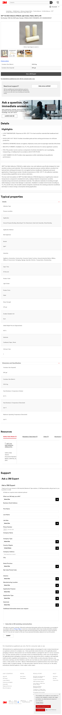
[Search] (51, 2)
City (4, 557)
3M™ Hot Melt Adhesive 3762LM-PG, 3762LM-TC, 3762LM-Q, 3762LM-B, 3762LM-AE (9, 445)
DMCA (30, 700)
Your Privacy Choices (13, 702)
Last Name (6, 514)
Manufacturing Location (10, 582)
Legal (10, 700)
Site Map (54, 678)
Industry (5, 576)
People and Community (7, 686)
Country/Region (8, 545)
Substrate (6, 602)
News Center (22, 676)
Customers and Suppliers (8, 682)
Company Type (7, 538)
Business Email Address (10, 503)
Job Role (5, 520)
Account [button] (54, 7)
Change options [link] (5, 61)
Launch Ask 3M (9, 116)
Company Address (8, 551)
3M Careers (5, 678)
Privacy (15, 700)
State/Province (7, 563)
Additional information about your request (15, 608)
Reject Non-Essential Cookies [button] (43, 706)
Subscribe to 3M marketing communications (18, 624)
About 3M (5, 676)
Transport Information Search (39, 679)
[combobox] (5, 529)
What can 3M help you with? (11, 496)
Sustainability (5, 684)
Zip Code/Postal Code (10, 570)
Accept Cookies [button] (40, 709)
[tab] (9, 437)
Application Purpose (9, 589)
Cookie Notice (39, 702)
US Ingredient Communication (39, 692)
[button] (51, 710)
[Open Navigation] (58, 3)
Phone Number (7, 527)
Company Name (8, 533)
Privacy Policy (17, 629)
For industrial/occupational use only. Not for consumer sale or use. (18, 78)
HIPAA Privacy (23, 700)
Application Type (8, 595)
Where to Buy (55, 680)
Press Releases (23, 678)
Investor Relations (6, 680)
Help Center (55, 676)
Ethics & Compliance (7, 688)
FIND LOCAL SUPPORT (45, 86)
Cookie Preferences (26, 702)
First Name (6, 509)
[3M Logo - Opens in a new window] (4, 2)
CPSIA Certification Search (38, 681)
